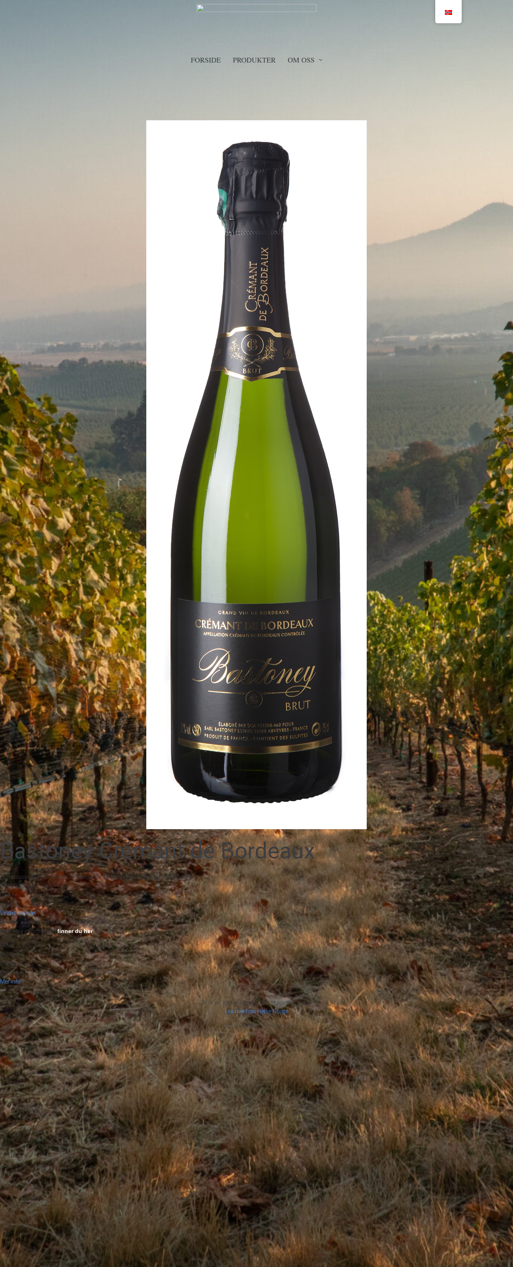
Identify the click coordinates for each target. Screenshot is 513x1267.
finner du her (75, 931)
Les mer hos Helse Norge (256, 1011)
